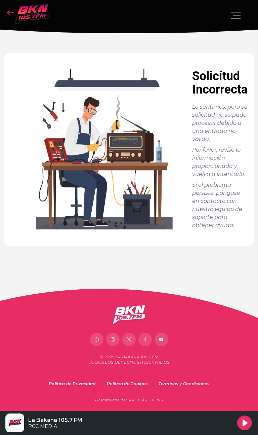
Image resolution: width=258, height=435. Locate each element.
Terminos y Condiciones (184, 383)
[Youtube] (161, 339)
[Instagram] (113, 339)
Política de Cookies (127, 383)
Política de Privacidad (72, 383)
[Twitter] (129, 339)
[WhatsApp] (96, 339)
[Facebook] (145, 339)
